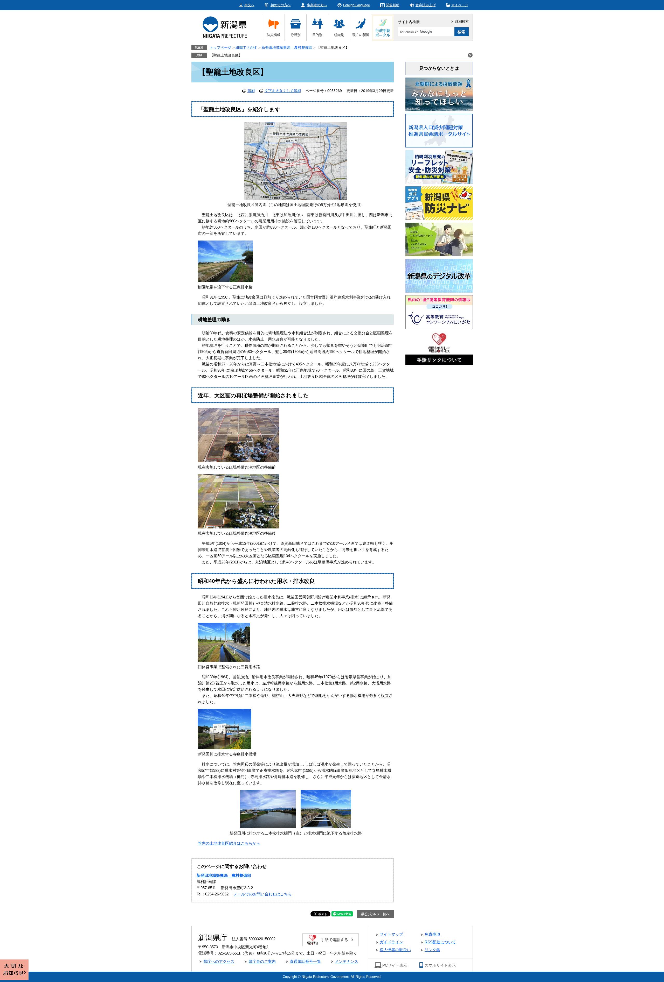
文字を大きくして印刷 (283, 91)
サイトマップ (391, 934)
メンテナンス (346, 961)
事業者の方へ (317, 5)
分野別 (295, 35)
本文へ (249, 5)
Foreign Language (356, 5)
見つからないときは (439, 68)
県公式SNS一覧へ (375, 914)
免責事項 (432, 934)
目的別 (317, 35)
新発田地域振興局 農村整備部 (286, 47)
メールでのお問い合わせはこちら (262, 894)
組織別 (339, 35)
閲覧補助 (392, 5)
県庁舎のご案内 (262, 961)
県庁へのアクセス (218, 961)
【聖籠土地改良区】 (226, 55)
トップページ (220, 47)
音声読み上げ (426, 5)
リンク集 (432, 950)
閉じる (470, 55)
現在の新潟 (360, 35)
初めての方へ (281, 5)
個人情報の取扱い (395, 950)
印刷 (251, 91)
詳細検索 (462, 21)
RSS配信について (440, 942)
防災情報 (273, 35)
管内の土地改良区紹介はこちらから (229, 843)
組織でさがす (246, 47)
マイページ (459, 5)
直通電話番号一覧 (305, 961)
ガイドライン (391, 942)
